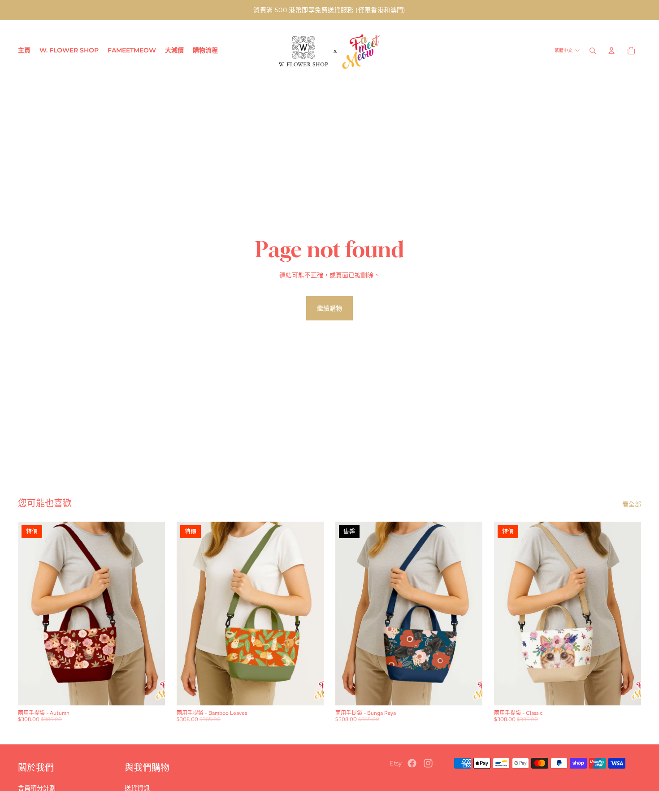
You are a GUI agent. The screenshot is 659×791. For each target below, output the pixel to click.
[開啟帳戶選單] (611, 51)
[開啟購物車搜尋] (593, 51)
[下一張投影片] (151, 613)
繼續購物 (329, 308)
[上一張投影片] (31, 613)
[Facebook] (412, 763)
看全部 (631, 504)
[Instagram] (428, 763)
